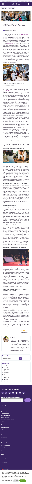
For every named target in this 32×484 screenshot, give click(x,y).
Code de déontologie (5, 413)
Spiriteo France (5, 469)
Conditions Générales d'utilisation (7, 419)
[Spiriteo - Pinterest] (13, 393)
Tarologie (5, 379)
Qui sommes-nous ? (4, 408)
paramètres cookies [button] (7, 480)
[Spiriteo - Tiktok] (6, 393)
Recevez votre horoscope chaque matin (11, 397)
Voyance (5, 381)
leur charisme (12, 165)
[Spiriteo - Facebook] (16, 393)
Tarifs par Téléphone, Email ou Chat (7, 457)
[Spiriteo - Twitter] (9, 393)
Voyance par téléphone (5, 445)
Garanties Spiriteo (4, 411)
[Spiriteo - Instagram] (2, 393)
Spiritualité (6, 377)
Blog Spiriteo (3, 421)
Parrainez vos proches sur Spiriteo (7, 465)
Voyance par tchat (4, 447)
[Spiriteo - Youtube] (20, 393)
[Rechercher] (20, 358)
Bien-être (5, 367)
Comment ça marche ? (5, 409)
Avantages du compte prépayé (6, 458)
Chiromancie (6, 371)
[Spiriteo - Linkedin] (23, 393)
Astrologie (11, 8)
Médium (5, 374)
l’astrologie (10, 43)
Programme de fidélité (5, 429)
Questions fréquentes (5, 427)
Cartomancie (6, 369)
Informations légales (5, 417)
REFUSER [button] (16, 480)
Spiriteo (27, 58)
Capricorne (16, 50)
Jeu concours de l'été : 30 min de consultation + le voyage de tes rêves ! (16, 1)
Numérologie (6, 376)
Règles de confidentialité (5, 415)
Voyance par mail (4, 448)
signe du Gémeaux (8, 90)
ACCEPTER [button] (22, 480)
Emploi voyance (4, 439)
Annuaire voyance (4, 450)
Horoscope (6, 372)
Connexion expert (4, 437)
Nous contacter (4, 430)
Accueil (4, 8)
